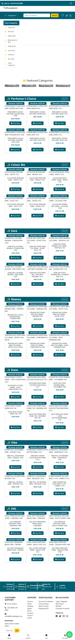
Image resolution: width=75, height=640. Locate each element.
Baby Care (11, 27)
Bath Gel (11, 31)
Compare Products (63, 608)
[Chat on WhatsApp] (69, 634)
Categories (12, 15)
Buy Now (16, 123)
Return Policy (43, 606)
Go (17, 630)
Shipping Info (44, 608)
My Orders (60, 604)
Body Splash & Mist (12, 41)
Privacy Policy (44, 604)
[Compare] (66, 15)
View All (64, 99)
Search (54, 15)
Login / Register (61, 601)
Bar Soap (11, 59)
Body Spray (12, 46)
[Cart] (70, 15)
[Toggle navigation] (70, 3)
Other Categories (11, 64)
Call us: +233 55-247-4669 (13, 3)
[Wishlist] (63, 15)
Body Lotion (12, 36)
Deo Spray (11, 50)
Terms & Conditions (46, 601)
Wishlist (58, 606)
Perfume (11, 55)
